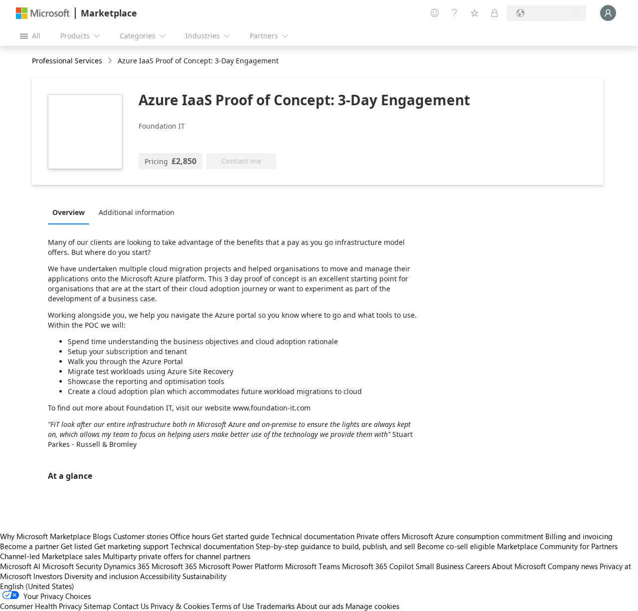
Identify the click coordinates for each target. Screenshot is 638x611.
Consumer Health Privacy (41, 606)
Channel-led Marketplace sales (50, 556)
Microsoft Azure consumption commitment (473, 536)
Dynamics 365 (127, 566)
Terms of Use (232, 606)
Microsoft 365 (174, 566)
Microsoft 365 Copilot (378, 566)
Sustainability (204, 576)
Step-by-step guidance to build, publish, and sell (335, 546)
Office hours (190, 536)
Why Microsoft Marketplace (45, 536)
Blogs (102, 536)
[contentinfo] (111, 61)
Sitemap (97, 606)
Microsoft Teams (312, 566)
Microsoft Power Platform (241, 566)
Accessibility (160, 576)
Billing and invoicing (579, 536)
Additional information (136, 212)
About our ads (320, 606)
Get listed (76, 546)
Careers (478, 566)
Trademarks (275, 606)
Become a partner (29, 546)
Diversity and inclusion (101, 576)
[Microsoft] (43, 13)
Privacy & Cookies (180, 606)
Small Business (440, 566)
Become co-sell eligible (456, 546)
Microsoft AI (20, 566)
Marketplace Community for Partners (557, 546)
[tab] (71, 212)
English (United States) (37, 586)
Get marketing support (131, 546)
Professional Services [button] (67, 60)
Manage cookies (372, 606)
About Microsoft (519, 566)
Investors (47, 576)
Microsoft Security (72, 566)
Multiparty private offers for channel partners (176, 556)
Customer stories (140, 536)
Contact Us (131, 606)
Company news (573, 566)
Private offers (378, 536)
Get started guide (240, 536)
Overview (68, 212)
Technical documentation (312, 536)
